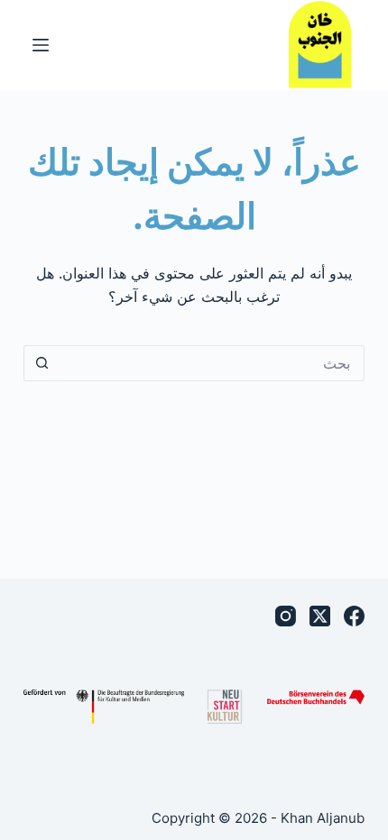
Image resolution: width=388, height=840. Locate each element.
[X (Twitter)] (319, 616)
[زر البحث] (41, 363)
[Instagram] (285, 616)
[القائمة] (40, 45)
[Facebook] (354, 616)
